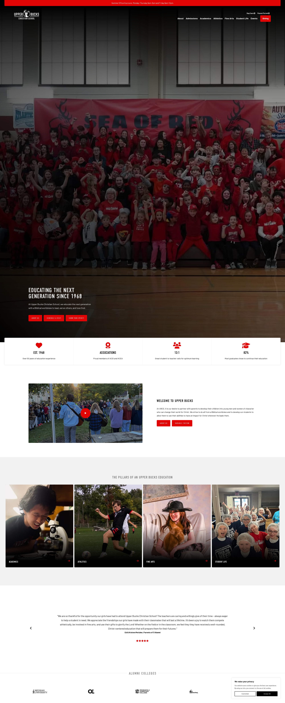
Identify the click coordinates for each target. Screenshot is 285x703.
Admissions (192, 18)
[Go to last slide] (30, 628)
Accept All (267, 694)
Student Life (242, 18)
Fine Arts (229, 18)
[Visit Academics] (39, 526)
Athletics (218, 18)
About (180, 18)
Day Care (250, 13)
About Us (35, 318)
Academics (205, 18)
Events (254, 18)
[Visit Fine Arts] (177, 526)
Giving (266, 18)
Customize (245, 694)
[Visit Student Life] (246, 526)
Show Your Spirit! (76, 318)
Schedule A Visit (54, 318)
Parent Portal (263, 13)
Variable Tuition (182, 423)
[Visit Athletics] (108, 526)
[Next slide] (254, 628)
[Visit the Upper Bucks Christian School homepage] (26, 14)
